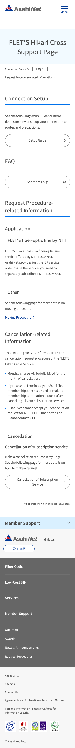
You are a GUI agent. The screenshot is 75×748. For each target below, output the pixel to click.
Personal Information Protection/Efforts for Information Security (30, 710)
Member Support (22, 523)
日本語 (21, 549)
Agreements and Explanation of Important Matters (34, 700)
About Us (10, 675)
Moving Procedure (18, 317)
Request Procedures (19, 656)
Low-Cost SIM (16, 582)
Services (12, 597)
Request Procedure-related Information (28, 77)
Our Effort (11, 629)
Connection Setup (15, 69)
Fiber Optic (14, 566)
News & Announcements (22, 647)
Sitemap (10, 683)
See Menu (68, 523)
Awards (10, 638)
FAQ (38, 69)
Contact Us (11, 692)
